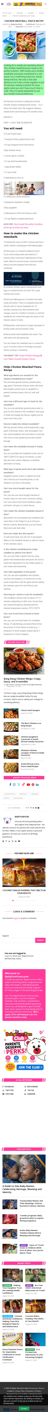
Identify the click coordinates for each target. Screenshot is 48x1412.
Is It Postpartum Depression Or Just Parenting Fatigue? (34, 1353)
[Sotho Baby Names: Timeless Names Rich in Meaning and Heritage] (9, 1234)
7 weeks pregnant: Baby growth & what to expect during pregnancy (32, 1218)
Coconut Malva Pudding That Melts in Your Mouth (24, 892)
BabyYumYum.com (31, 1388)
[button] (4, 880)
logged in (16, 918)
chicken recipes (9, 794)
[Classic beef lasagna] (11, 713)
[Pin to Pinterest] (36, 808)
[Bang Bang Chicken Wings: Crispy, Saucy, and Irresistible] (24, 661)
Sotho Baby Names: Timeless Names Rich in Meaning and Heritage (30, 1233)
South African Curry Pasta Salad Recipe (30, 765)
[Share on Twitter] (33, 808)
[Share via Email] (38, 808)
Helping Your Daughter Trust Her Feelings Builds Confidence (12, 1289)
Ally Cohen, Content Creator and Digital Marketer (24, 684)
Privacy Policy (20, 1391)
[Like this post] (28, 808)
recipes (6, 798)
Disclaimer (29, 1391)
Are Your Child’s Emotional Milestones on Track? (35, 1288)
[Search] (45, 4)
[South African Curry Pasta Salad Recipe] (11, 768)
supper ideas (18, 798)
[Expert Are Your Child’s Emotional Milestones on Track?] (35, 1275)
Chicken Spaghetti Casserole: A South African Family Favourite (32, 739)
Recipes (31, 13)
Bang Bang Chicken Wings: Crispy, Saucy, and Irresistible (22, 680)
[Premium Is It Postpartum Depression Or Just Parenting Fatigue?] (35, 1339)
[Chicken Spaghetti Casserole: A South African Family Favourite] (11, 740)
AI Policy (37, 1391)
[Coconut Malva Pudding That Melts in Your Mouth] (24, 872)
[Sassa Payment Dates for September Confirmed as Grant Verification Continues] (12, 1339)
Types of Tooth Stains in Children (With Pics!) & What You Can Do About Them (32, 1249)
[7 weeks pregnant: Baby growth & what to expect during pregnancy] (9, 1219)
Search (5, 935)
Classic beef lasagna (30, 710)
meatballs (23, 794)
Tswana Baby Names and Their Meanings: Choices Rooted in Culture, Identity (32, 1203)
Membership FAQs (35, 1394)
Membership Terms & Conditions (17, 1394)
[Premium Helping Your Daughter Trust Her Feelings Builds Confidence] (12, 1275)
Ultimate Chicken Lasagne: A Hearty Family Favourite (32, 752)
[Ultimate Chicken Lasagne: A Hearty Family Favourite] (11, 754)
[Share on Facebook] (30, 808)
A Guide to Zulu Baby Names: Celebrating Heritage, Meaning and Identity (22, 1189)
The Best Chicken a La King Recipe (31, 724)
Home (9, 13)
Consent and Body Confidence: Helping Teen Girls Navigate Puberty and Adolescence (12, 1321)
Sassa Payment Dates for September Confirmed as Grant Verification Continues (12, 1354)
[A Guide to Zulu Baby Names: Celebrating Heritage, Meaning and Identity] (24, 1169)
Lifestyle (20, 13)
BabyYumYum (16, 24)
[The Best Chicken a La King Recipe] (11, 727)
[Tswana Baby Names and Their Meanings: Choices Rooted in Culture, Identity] (9, 1204)
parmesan (34, 794)
